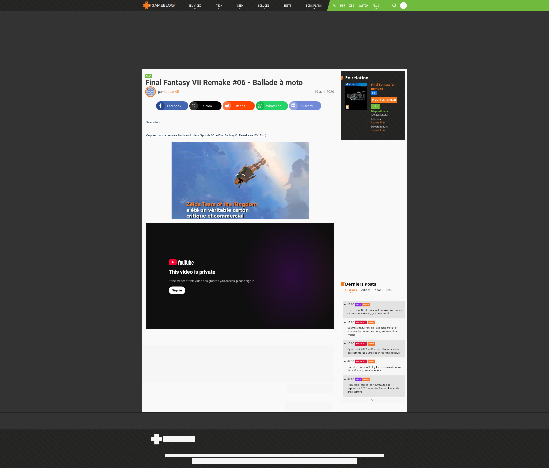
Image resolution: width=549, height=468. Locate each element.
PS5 (342, 5)
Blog (148, 76)
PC (334, 5)
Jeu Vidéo (195, 5)
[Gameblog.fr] (159, 5)
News (378, 289)
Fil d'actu (351, 289)
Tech (219, 5)
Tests (287, 5)
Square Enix (378, 122)
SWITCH (363, 5)
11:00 (373, 328)
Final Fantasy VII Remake (383, 86)
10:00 (374, 348)
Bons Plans (314, 5)
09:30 (374, 365)
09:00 (373, 385)
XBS (351, 5)
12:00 (374, 308)
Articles (365, 289)
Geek (240, 5)
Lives (389, 289)
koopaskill (171, 91)
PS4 (374, 93)
